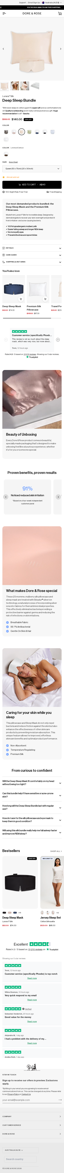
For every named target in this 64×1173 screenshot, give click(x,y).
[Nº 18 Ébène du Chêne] (4, 913)
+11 (19, 913)
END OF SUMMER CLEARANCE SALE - (38, 7)
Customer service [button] (11, 1125)
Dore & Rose (10, 1168)
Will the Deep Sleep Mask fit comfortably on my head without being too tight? (28, 782)
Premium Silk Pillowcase (34, 308)
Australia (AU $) (12, 1150)
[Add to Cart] (21, 299)
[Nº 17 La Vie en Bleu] (53, 132)
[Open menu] (6, 13)
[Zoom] (5, 75)
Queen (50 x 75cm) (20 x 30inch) (19, 169)
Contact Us (26, 1094)
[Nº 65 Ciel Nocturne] (15, 913)
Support (22, 3)
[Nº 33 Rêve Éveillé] (10, 913)
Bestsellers (11, 851)
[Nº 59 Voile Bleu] (48, 913)
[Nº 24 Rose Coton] (53, 913)
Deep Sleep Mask (11, 306)
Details (10, 248)
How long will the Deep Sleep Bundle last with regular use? (28, 807)
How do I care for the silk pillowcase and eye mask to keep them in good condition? (27, 819)
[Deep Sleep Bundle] (6, 132)
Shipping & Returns (15, 262)
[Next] (60, 49)
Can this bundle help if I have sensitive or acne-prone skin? (27, 795)
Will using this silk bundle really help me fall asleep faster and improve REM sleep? (29, 832)
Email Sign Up (34, 3)
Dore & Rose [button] (8, 1134)
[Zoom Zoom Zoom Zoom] (32, 49)
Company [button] (6, 1116)
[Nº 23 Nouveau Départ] (6, 139)
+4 (57, 913)
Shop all (55, 851)
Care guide (11, 255)
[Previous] (3, 49)
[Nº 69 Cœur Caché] (42, 913)
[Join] (59, 1099)
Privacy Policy (13, 1094)
